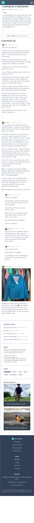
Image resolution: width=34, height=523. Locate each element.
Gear (4, 12)
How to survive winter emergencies (16, 428)
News (6, 374)
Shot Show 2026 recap (9, 333)
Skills (20, 374)
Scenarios (13, 374)
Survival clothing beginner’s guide (15, 404)
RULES (6, 347)
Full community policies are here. (14, 351)
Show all (7, 371)
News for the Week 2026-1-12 (11, 336)
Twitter (17, 462)
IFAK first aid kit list (17, 485)
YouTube (17, 465)
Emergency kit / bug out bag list (17, 482)
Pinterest (17, 468)
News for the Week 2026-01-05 (11, 339)
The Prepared (3, 2)
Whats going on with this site (11, 327)
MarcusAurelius (9, 9)
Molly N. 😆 (8, 266)
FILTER (6, 369)
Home (17, 439)
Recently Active (9, 324)
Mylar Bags (6, 330)
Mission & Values (17, 445)
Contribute (17, 442)
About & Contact (17, 448)
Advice (14, 371)
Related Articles (9, 382)
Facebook (17, 459)
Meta (25, 371)
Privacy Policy (17, 451)
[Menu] (32, 2)
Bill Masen (7, 122)
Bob (6, 45)
